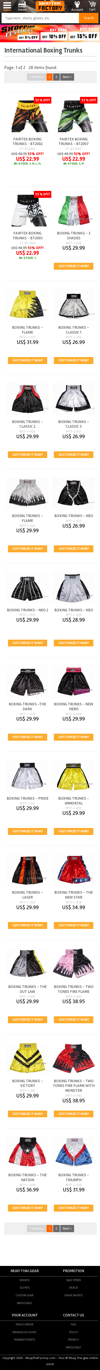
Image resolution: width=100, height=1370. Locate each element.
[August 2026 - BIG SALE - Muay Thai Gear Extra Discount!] (50, 41)
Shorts (24, 1280)
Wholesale (24, 1303)
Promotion (73, 1270)
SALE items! (73, 1280)
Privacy (73, 1339)
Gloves (24, 1287)
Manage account (24, 1332)
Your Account (25, 1315)
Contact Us (73, 1315)
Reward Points (24, 1339)
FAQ (73, 1324)
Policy (73, 1332)
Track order (24, 1324)
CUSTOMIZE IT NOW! (73, 266)
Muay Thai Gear (25, 1270)
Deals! (73, 1287)
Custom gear (25, 1295)
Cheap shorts (73, 1295)
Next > (67, 77)
